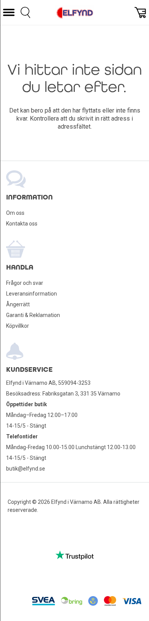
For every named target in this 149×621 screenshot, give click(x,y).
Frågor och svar (24, 283)
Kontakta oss (21, 224)
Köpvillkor (17, 326)
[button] (9, 12)
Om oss (15, 213)
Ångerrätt (18, 304)
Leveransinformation (31, 294)
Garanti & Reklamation (33, 315)
